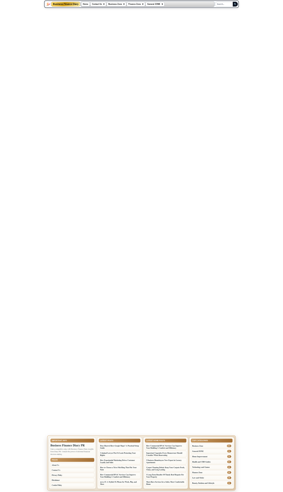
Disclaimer (56, 480)
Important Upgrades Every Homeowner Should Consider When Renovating (164, 454)
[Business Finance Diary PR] (48, 4)
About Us (55, 465)
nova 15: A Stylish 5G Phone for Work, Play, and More (118, 483)
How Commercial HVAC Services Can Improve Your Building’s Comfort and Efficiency (118, 475)
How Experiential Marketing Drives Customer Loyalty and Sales (117, 461)
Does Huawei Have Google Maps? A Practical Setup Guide (119, 446)
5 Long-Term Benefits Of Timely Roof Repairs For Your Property (165, 475)
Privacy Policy (57, 475)
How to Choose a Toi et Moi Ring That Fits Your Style (118, 468)
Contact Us (97, 4)
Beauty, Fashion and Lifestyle (203, 483)
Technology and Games (201, 467)
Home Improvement (199, 456)
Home (85, 4)
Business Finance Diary (65, 4)
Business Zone (115, 4)
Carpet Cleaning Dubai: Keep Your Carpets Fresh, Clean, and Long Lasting (165, 468)
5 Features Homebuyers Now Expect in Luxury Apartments (164, 461)
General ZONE (153, 4)
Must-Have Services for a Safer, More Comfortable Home (165, 483)
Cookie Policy (57, 485)
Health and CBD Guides (201, 462)
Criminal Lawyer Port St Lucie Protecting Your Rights (118, 454)
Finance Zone (134, 4)
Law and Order (198, 478)
